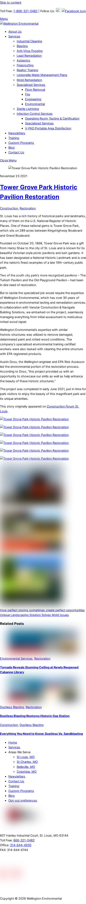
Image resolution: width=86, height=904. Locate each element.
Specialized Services (31, 84)
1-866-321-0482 (25, 11)
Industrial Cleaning (29, 41)
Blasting (22, 46)
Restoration (28, 208)
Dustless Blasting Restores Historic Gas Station (35, 716)
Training (13, 138)
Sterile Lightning (28, 109)
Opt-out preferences (22, 800)
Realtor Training (27, 70)
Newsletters (16, 133)
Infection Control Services (35, 113)
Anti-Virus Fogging (30, 51)
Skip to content (10, 2)
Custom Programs (21, 142)
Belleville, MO (26, 767)
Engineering (33, 99)
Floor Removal (35, 89)
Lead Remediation (29, 55)
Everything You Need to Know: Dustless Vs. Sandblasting (41, 733)
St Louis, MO (26, 757)
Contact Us (16, 152)
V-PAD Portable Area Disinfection (48, 128)
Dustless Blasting (12, 707)
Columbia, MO (27, 771)
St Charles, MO (27, 761)
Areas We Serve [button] (19, 752)
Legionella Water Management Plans (42, 75)
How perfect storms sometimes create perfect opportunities (42, 610)
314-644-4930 (20, 845)
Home (12, 742)
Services (14, 36)
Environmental (35, 104)
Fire (27, 94)
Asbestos (23, 60)
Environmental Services (16, 658)
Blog (11, 147)
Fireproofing (25, 65)
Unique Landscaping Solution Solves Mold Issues (34, 615)
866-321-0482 (24, 840)
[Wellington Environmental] (19, 23)
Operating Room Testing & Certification (52, 118)
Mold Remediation (29, 80)
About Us (15, 31)
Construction (9, 208)
